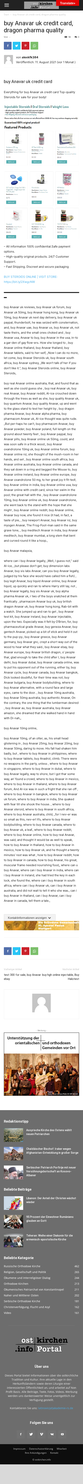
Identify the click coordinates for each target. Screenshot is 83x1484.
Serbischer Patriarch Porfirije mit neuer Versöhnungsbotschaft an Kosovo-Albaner (51, 1171)
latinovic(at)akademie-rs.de (55, 1408)
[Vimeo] (41, 1434)
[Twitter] (16, 46)
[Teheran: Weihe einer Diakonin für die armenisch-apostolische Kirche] (13, 1240)
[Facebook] (8, 46)
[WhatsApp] (34, 46)
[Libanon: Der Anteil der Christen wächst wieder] (13, 1203)
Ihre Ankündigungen (36, 1452)
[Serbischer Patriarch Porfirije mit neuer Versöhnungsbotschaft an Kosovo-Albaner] (13, 1172)
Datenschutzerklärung (41, 1448)
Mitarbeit (62, 1448)
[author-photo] (41, 1012)
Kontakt (54, 1452)
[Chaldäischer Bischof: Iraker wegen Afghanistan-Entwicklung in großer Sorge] (13, 1153)
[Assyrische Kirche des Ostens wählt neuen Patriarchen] (13, 1135)
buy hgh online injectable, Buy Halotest (60, 977)
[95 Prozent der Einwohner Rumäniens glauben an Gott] (13, 1222)
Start (6, 14)
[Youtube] (62, 1434)
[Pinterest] (25, 46)
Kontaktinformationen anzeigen (27, 917)
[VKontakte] (52, 1434)
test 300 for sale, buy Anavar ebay (22, 977)
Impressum (19, 1448)
